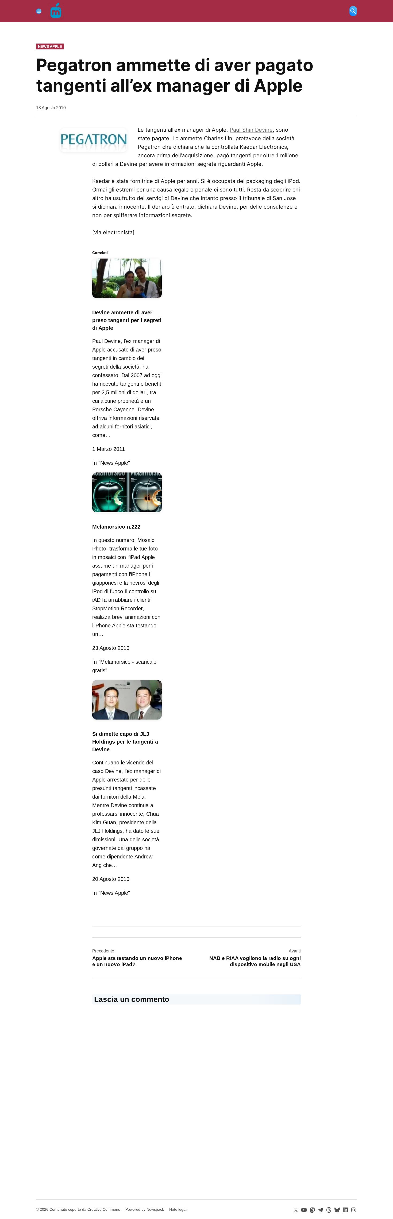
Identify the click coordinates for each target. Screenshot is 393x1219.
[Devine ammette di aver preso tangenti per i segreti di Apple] (127, 299)
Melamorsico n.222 (116, 527)
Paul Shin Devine (251, 130)
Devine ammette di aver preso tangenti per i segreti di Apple (126, 320)
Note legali (178, 1209)
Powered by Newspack (144, 1209)
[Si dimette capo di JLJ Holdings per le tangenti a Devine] (127, 720)
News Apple (50, 46)
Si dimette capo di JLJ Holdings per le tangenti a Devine (125, 741)
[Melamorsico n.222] (127, 513)
